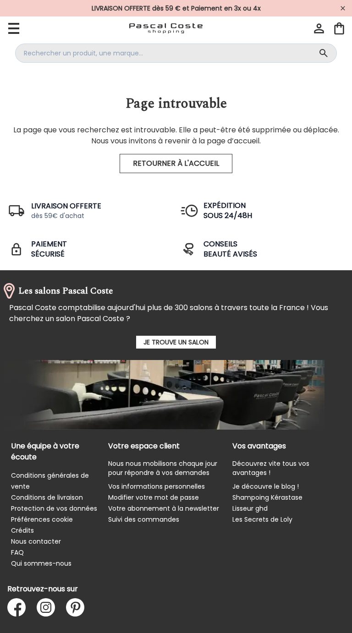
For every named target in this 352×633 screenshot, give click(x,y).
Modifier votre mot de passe (153, 497)
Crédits (22, 530)
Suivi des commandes (143, 519)
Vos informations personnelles (156, 486)
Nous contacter (36, 541)
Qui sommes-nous (41, 563)
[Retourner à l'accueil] (166, 28)
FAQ (17, 552)
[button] (319, 28)
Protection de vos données (54, 508)
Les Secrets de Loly (262, 519)
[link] (176, 8)
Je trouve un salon (176, 342)
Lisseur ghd (250, 508)
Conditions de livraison (47, 497)
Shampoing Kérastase (267, 497)
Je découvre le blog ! (265, 486)
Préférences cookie (42, 519)
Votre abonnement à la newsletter (163, 508)
